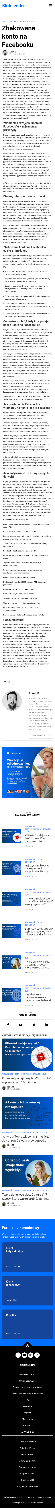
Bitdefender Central (27, 1374)
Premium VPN (27, 1480)
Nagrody (27, 1413)
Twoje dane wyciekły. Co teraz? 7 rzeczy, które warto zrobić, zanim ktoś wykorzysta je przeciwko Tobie (38, 967)
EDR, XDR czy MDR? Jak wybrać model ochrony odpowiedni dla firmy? (39, 931)
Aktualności (30, 826)
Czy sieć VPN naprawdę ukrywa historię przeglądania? (38, 997)
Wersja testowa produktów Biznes (27, 1393)
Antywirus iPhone (27, 1448)
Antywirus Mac (27, 1454)
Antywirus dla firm (27, 1461)
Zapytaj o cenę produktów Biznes (27, 1387)
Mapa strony (27, 1419)
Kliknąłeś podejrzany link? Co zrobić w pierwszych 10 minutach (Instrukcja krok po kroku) (37, 841)
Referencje (29, 1497)
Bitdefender (38, 1503)
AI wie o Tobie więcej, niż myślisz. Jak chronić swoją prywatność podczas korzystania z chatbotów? (39, 904)
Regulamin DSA (44, 1497)
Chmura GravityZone (27, 1381)
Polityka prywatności (12, 1497)
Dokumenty (27, 1425)
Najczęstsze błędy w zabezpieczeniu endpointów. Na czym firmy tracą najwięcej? (38, 870)
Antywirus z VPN (27, 1473)
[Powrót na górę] (27, 1345)
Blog (32, 22)
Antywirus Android (27, 1441)
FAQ (27, 1400)
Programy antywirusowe (27, 1486)
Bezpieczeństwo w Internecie (15, 22)
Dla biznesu (30, 862)
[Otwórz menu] (50, 5)
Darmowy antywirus (27, 1467)
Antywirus (27, 1432)
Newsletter (27, 1406)
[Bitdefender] (13, 5)
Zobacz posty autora (41, 735)
